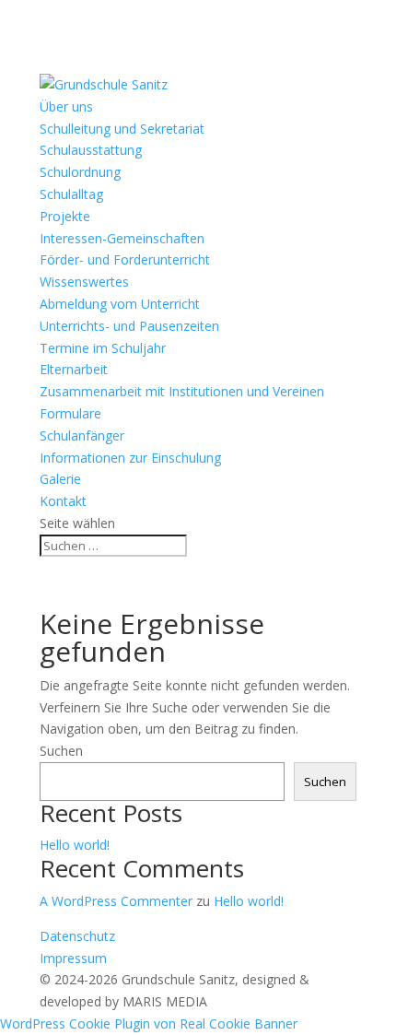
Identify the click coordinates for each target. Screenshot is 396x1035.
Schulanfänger (82, 435)
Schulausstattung (91, 150)
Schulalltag (71, 194)
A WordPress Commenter (116, 901)
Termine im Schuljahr (103, 348)
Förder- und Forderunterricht (125, 259)
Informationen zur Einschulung (130, 457)
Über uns (66, 106)
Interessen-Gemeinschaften (122, 238)
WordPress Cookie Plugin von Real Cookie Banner (148, 1023)
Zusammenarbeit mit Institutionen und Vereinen (182, 391)
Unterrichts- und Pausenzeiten (129, 326)
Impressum (73, 958)
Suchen (61, 750)
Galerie (60, 479)
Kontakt (63, 501)
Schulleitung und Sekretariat (122, 128)
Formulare (70, 413)
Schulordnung (80, 172)
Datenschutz (77, 936)
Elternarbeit (74, 369)
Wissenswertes (84, 281)
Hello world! (75, 844)
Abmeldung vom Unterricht (120, 303)
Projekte (65, 216)
